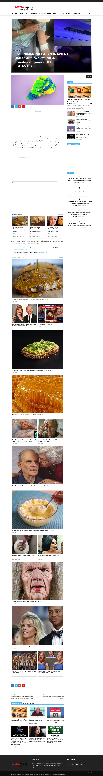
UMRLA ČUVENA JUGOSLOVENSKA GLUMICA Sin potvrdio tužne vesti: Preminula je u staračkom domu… (51, 696)
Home (12, 17)
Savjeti (61, 13)
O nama (22, 1)
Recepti (55, 13)
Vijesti (26, 13)
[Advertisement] (37, 123)
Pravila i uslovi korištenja (30, 1)
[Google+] (72, 764)
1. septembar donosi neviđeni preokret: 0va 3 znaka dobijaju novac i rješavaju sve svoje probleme (55, 721)
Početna (12, 1)
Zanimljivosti (77, 13)
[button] (90, 13)
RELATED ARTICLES (17, 703)
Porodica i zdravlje (45, 13)
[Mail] (81, 764)
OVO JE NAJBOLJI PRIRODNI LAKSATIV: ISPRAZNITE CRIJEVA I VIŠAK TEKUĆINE (84, 113)
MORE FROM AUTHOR (28, 703)
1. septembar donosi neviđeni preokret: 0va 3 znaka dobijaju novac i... (83, 128)
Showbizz (68, 13)
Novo (21, 13)
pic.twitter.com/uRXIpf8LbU (21, 249)
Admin (16, 69)
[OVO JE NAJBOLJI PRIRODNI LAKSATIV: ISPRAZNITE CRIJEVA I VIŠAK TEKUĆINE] (71, 113)
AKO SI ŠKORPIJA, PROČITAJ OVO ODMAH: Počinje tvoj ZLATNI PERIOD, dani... (83, 136)
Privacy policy (39, 1)
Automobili (34, 13)
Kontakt (17, 1)
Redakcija (69, 103)
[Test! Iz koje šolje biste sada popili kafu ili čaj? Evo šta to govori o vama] (19, 712)
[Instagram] (76, 764)
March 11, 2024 (43, 252)
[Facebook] (68, 764)
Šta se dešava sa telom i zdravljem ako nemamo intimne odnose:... (84, 121)
